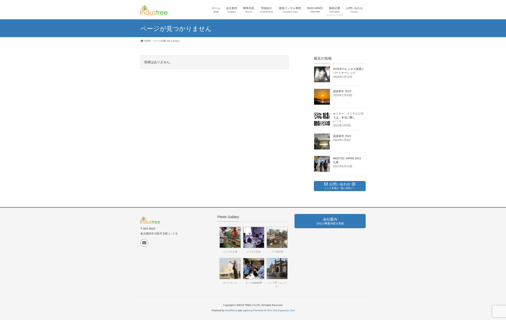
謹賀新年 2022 (342, 136)
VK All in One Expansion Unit (279, 310)
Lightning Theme (252, 310)
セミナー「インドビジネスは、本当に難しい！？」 (348, 117)
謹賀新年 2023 (342, 91)
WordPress (231, 310)
